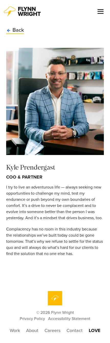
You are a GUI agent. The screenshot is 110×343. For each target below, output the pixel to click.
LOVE (95, 330)
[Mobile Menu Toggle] (100, 12)
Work (15, 330)
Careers (52, 330)
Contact (75, 330)
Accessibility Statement (69, 319)
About (32, 330)
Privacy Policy (32, 319)
